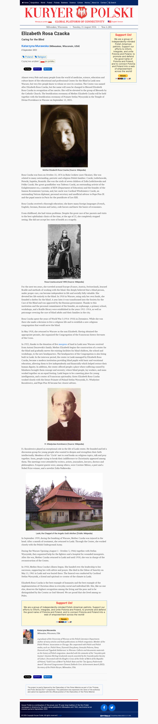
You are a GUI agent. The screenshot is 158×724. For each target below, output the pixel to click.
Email (38, 69)
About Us (95, 3)
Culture (80, 3)
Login (60, 715)
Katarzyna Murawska (35, 46)
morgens (63, 344)
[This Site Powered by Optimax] (105, 716)
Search (113, 3)
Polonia (56, 3)
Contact (104, 3)
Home (26, 3)
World (43, 3)
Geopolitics (34, 3)
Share (48, 69)
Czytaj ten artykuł (37, 61)
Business (64, 3)
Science (73, 3)
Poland (49, 3)
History (87, 3)
